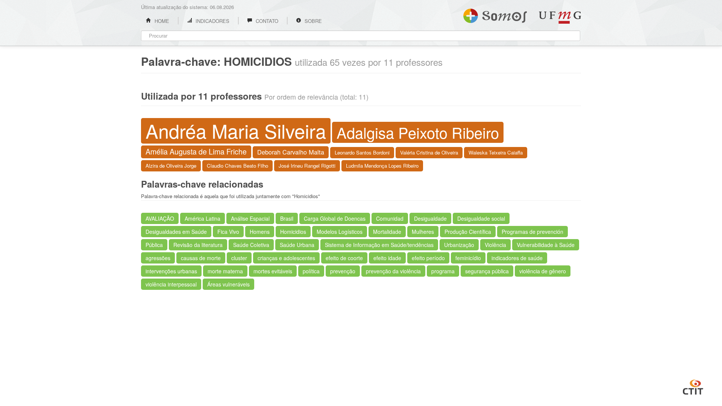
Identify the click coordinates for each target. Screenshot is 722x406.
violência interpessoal (171, 284)
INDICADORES (211, 20)
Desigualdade (430, 218)
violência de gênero (542, 271)
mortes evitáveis (272, 271)
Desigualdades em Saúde (176, 231)
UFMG (560, 17)
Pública (154, 244)
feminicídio (468, 258)
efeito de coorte (344, 258)
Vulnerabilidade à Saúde (546, 244)
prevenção (342, 271)
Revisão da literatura (198, 244)
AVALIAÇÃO (160, 218)
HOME (161, 20)
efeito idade (387, 258)
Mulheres (423, 231)
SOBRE (312, 20)
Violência (495, 244)
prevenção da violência (393, 271)
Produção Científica (467, 231)
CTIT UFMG (693, 386)
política (311, 271)
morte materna (225, 271)
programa (443, 271)
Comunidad (389, 218)
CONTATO (266, 20)
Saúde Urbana (297, 244)
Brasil (286, 218)
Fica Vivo (228, 231)
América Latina (202, 218)
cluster (239, 258)
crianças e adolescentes (286, 258)
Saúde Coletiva (251, 244)
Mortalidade (387, 231)
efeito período (428, 258)
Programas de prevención (532, 231)
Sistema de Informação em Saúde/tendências (379, 244)
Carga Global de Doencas (335, 218)
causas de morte (201, 258)
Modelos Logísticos (340, 231)
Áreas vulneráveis (228, 284)
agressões (158, 258)
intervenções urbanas (171, 271)
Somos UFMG (495, 14)
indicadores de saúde (517, 258)
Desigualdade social (481, 218)
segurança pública (487, 271)
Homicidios (293, 231)
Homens (260, 231)
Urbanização (459, 244)
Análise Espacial (250, 218)
